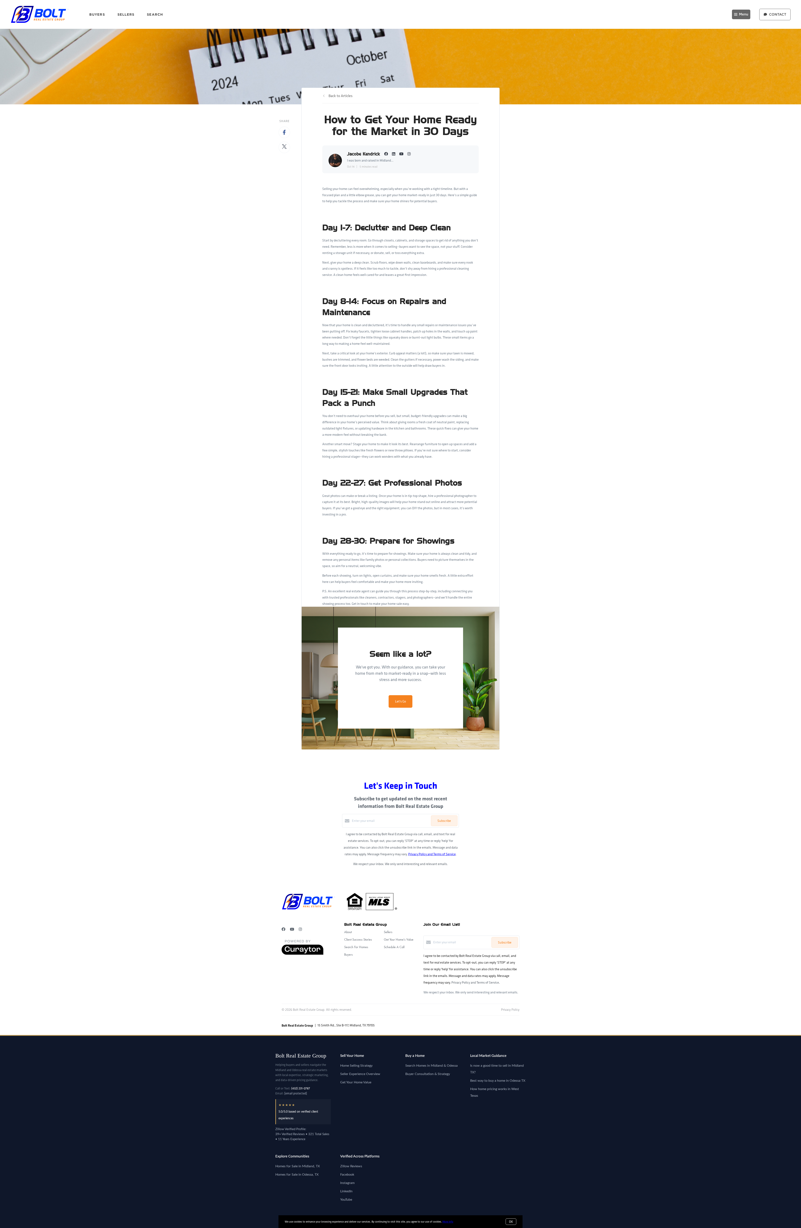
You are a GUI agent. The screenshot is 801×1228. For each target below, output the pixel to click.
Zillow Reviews (351, 1166)
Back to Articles (341, 95)
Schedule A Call (394, 947)
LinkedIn (346, 1191)
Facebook (347, 1174)
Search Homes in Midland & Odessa (431, 1065)
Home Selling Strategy (356, 1065)
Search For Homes (356, 947)
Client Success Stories (358, 939)
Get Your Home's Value (398, 939)
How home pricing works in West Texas (494, 1092)
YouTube (346, 1199)
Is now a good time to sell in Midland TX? (497, 1069)
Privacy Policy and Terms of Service (432, 854)
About (348, 932)
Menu (743, 14)
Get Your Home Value (355, 1082)
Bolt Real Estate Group (300, 1056)
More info (447, 1222)
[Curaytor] (302, 953)
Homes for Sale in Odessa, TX (297, 1174)
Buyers (97, 14)
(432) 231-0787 (300, 1088)
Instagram (347, 1183)
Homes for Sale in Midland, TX (297, 1166)
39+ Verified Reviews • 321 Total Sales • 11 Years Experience (302, 1137)
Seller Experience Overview (360, 1074)
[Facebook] (283, 929)
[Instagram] (300, 929)
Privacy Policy (510, 1010)
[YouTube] (292, 929)
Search (155, 14)
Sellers (126, 14)
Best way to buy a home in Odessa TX (497, 1080)
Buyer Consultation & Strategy (427, 1074)
